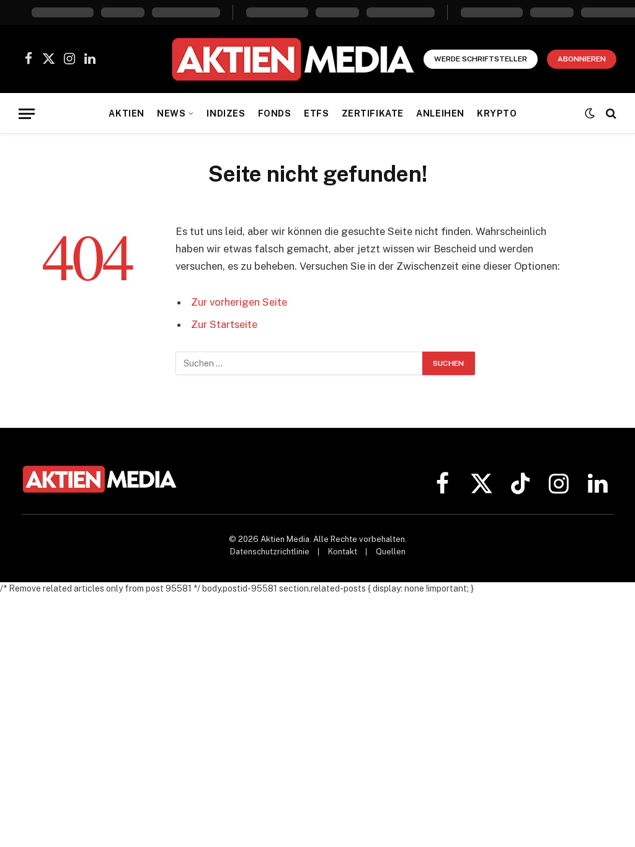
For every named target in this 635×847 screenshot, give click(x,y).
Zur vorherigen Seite (239, 302)
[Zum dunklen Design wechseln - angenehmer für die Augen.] (590, 113)
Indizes (225, 113)
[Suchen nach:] (299, 363)
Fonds (274, 113)
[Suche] (609, 114)
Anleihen (440, 113)
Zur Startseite (224, 324)
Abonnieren (581, 59)
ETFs (316, 113)
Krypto (497, 113)
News (171, 113)
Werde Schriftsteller (480, 59)
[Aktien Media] (292, 59)
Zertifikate (373, 113)
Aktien (126, 113)
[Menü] (27, 114)
